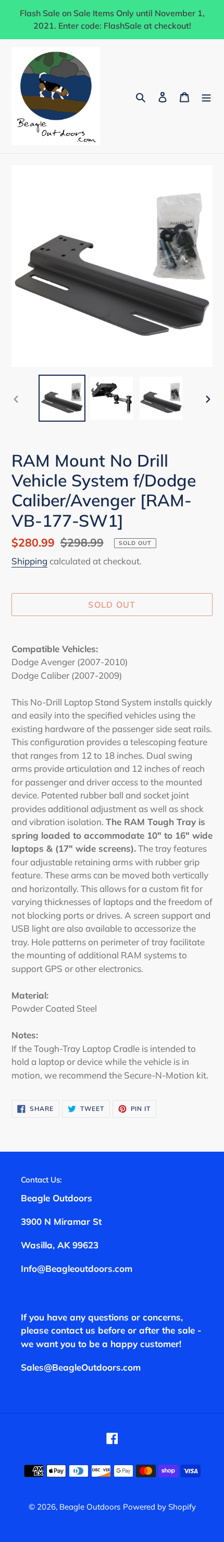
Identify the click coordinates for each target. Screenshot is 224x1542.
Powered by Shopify (159, 1507)
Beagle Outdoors (89, 1507)
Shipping (29, 560)
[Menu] (206, 96)
